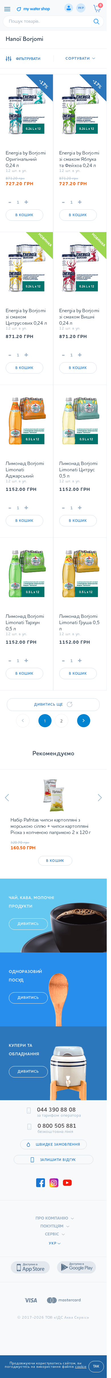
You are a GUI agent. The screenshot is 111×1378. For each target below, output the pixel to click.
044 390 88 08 (56, 1116)
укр (81, 8)
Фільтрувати (28, 59)
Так (96, 1366)
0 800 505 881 (57, 1132)
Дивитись (28, 930)
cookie (81, 1367)
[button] (7, 797)
